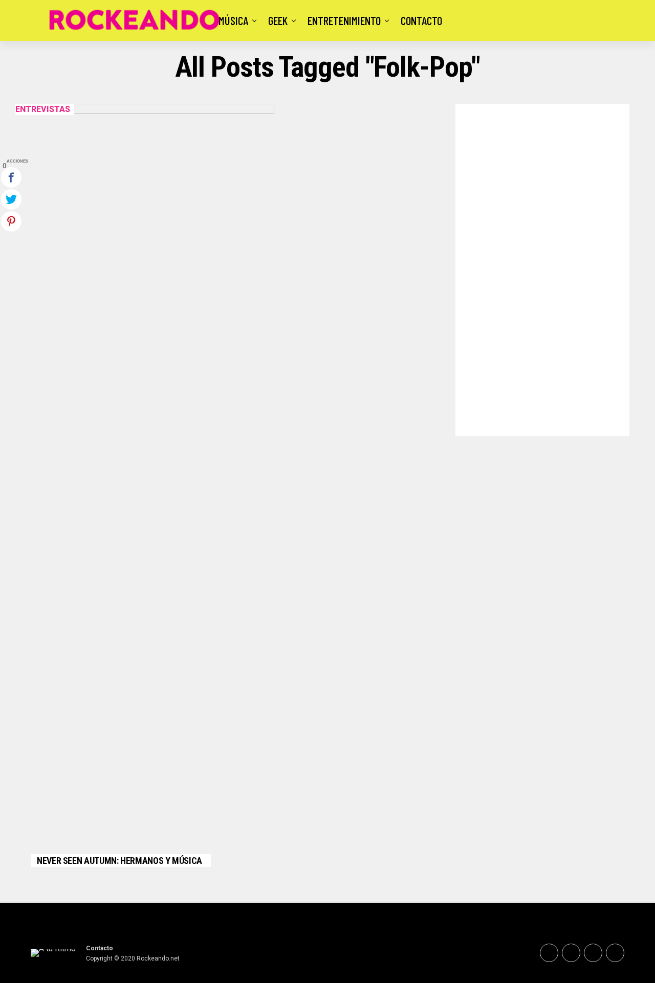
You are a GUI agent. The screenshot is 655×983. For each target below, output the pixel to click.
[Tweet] (11, 199)
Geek (278, 20)
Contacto (421, 20)
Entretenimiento (344, 20)
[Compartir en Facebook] (11, 177)
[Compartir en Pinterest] (11, 221)
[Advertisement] (542, 267)
